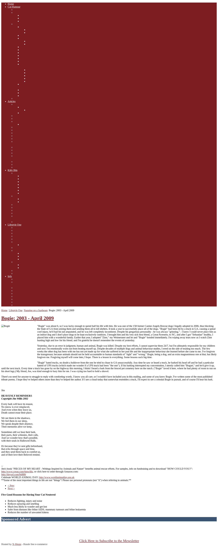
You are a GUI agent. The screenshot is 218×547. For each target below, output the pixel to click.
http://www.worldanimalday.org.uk (56, 477)
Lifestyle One (16, 310)
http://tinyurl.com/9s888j (13, 474)
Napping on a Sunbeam (36, 310)
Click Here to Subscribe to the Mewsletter (109, 541)
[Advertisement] (109, 532)
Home (4, 310)
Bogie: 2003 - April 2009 (27, 318)
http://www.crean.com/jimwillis (17, 471)
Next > (11, 488)
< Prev (11, 485)
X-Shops (16, 544)
